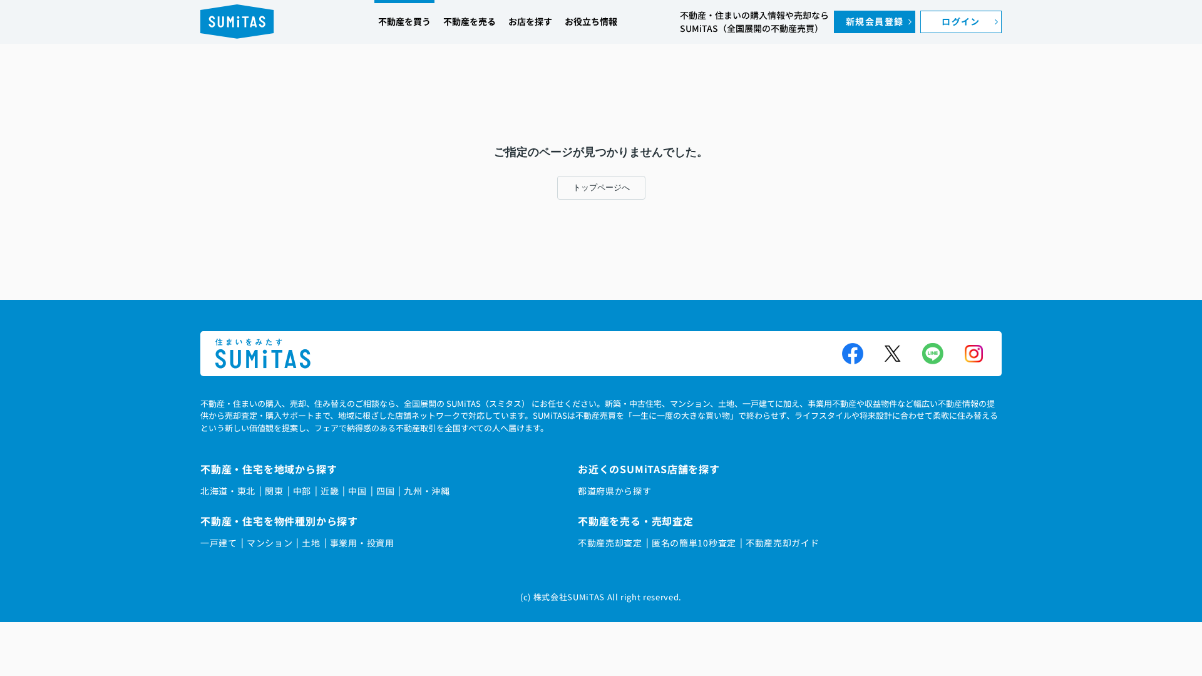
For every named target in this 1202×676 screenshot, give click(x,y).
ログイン (961, 21)
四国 (385, 490)
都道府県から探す (615, 490)
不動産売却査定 (610, 542)
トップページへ (601, 187)
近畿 (330, 490)
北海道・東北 (227, 490)
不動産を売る (469, 21)
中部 (302, 490)
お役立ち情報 (591, 21)
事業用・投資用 (362, 542)
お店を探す (530, 21)
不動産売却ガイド (782, 542)
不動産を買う (404, 21)
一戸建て (218, 542)
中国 (357, 490)
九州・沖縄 (427, 490)
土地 (311, 542)
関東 (274, 490)
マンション (270, 542)
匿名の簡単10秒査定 (694, 542)
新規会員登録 (874, 21)
